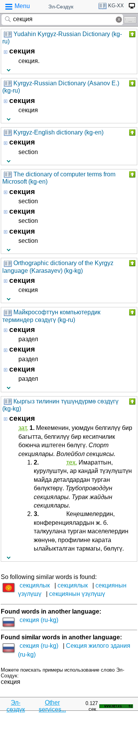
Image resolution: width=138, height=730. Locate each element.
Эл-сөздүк (16, 706)
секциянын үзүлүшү (77, 594)
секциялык (35, 585)
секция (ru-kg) (39, 620)
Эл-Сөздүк (61, 7)
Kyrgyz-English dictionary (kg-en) (58, 132)
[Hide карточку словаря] (131, 34)
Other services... (52, 706)
